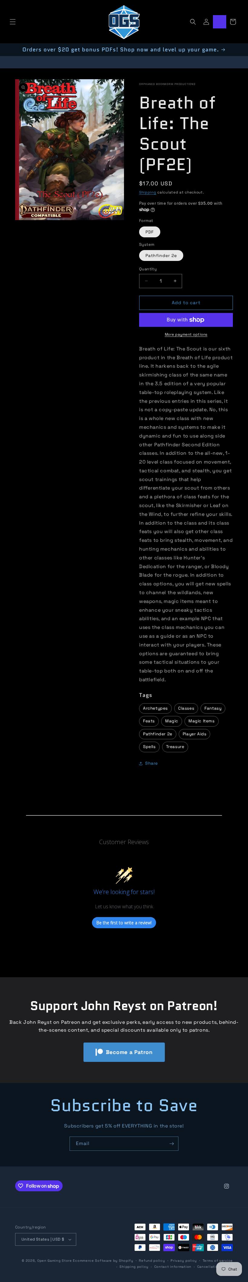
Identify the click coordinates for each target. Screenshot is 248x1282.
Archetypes (155, 708)
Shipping (147, 192)
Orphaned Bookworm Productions (167, 84)
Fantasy (212, 708)
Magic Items (201, 721)
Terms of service (218, 1260)
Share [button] (151, 763)
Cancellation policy (215, 1266)
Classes (186, 708)
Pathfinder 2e (161, 255)
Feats (149, 721)
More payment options (186, 334)
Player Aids (195, 734)
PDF (149, 232)
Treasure (175, 746)
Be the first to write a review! (124, 923)
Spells (149, 746)
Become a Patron (129, 1052)
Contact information (172, 1266)
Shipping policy (133, 1266)
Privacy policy (184, 1260)
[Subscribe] (171, 1144)
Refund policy (152, 1260)
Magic (171, 721)
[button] (12, 21)
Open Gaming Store (54, 1260)
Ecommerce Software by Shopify (103, 1260)
